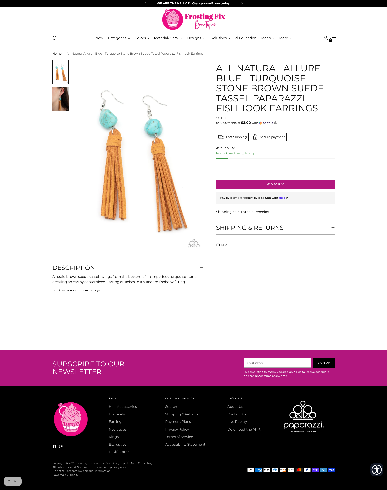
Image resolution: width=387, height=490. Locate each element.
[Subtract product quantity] (232, 170)
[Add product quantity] (220, 170)
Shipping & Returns (181, 414)
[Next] (242, 3)
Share (226, 244)
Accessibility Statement (185, 444)
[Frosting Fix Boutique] (193, 19)
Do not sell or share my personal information (81, 470)
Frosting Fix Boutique (90, 463)
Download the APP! (244, 429)
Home (57, 53)
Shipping (224, 212)
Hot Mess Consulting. (139, 463)
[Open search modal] (55, 38)
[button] (275, 123)
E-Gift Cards (119, 452)
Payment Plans (178, 422)
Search (171, 407)
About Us (235, 407)
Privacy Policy (177, 429)
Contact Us (236, 414)
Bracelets (117, 414)
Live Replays (237, 422)
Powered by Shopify (65, 474)
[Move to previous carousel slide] (321, 336)
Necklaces (117, 429)
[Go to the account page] (324, 38)
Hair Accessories (123, 407)
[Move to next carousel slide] (331, 336)
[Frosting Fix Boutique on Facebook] (54, 447)
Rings (114, 437)
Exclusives (117, 444)
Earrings (116, 422)
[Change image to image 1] (60, 72)
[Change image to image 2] (60, 99)
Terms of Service (179, 437)
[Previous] (145, 3)
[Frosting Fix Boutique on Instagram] (61, 447)
